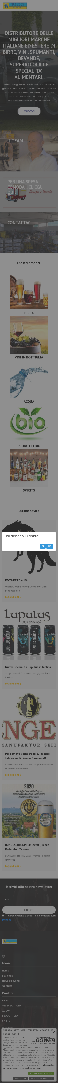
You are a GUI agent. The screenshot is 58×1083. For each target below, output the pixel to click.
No (49, 546)
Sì (43, 546)
